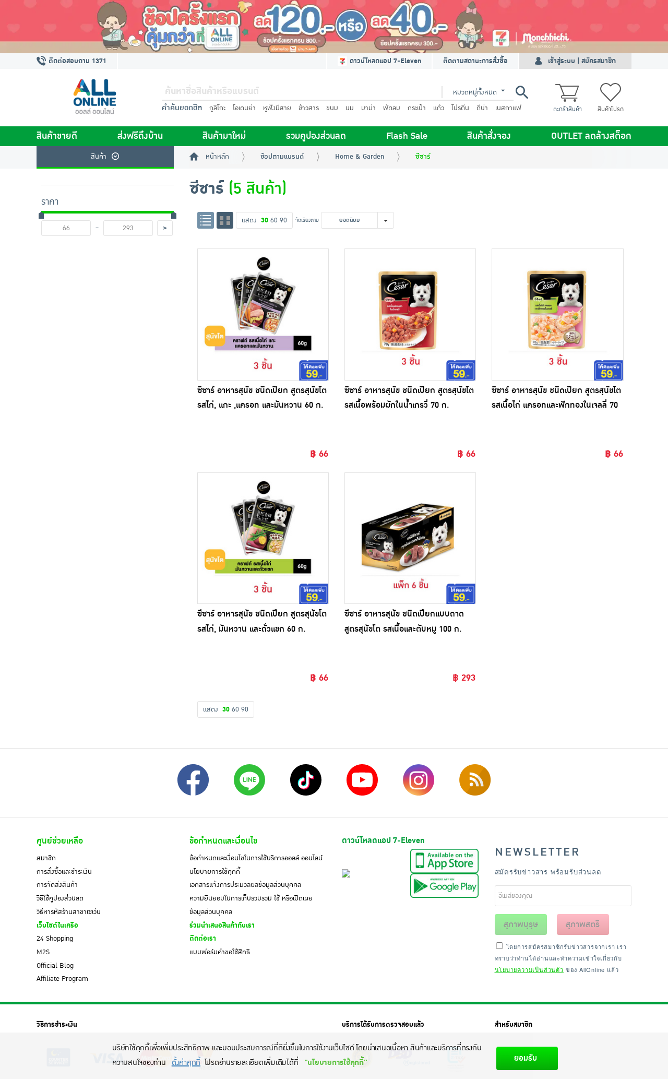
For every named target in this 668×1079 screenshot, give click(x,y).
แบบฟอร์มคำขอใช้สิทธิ (219, 952)
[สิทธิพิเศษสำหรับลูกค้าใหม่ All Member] (334, 26)
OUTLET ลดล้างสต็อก (591, 136)
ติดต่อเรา (202, 938)
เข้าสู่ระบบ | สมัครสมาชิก (582, 61)
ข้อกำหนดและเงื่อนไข (223, 841)
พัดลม (391, 108)
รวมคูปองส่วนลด (316, 136)
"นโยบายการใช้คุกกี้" (335, 1062)
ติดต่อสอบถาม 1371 (76, 61)
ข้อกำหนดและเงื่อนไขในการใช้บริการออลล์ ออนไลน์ (256, 858)
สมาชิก (46, 858)
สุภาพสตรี (583, 924)
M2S (43, 952)
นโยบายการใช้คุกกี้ (214, 872)
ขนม (332, 108)
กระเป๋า (417, 108)
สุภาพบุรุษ (521, 924)
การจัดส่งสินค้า (57, 885)
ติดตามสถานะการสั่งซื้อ (475, 61)
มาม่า (368, 108)
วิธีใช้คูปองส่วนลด (60, 898)
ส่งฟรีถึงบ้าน (140, 136)
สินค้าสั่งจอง (489, 136)
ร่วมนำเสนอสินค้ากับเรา (222, 925)
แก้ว (438, 108)
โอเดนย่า (244, 108)
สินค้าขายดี (57, 136)
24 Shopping (55, 938)
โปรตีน (460, 108)
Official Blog (55, 966)
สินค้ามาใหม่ (224, 136)
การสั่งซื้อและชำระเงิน (64, 872)
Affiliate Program (62, 979)
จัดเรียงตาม (307, 220)
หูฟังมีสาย (277, 108)
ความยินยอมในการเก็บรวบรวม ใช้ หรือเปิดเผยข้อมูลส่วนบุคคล (251, 905)
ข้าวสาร (309, 108)
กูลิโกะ (217, 108)
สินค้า (98, 156)
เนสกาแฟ (508, 108)
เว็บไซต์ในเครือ (57, 925)
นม (349, 108)
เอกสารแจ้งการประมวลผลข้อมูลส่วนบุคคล (245, 885)
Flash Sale (406, 136)
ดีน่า (482, 108)
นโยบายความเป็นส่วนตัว (529, 969)
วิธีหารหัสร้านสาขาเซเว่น (69, 912)
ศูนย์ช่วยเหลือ (60, 841)
